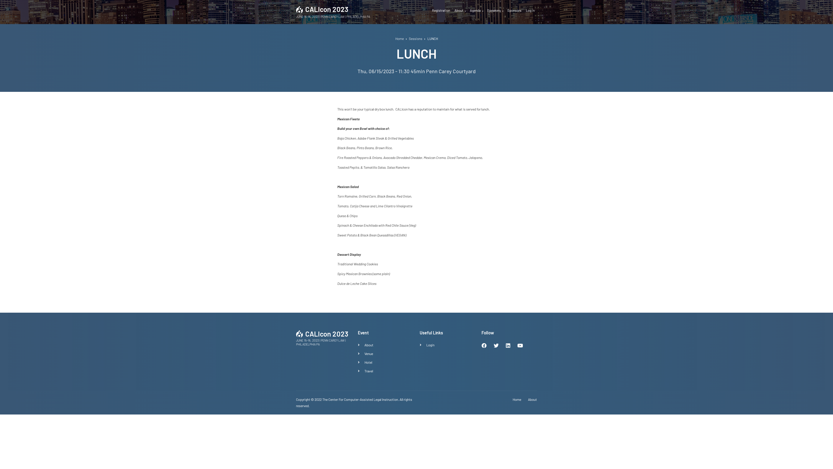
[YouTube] (520, 346)
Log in (530, 10)
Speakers (496, 13)
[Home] (299, 9)
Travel (368, 371)
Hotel (368, 362)
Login (430, 345)
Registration (441, 10)
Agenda (477, 13)
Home (517, 399)
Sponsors (514, 10)
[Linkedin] (508, 346)
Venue (368, 354)
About (460, 13)
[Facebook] (484, 346)
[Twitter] (496, 346)
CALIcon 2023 (326, 9)
